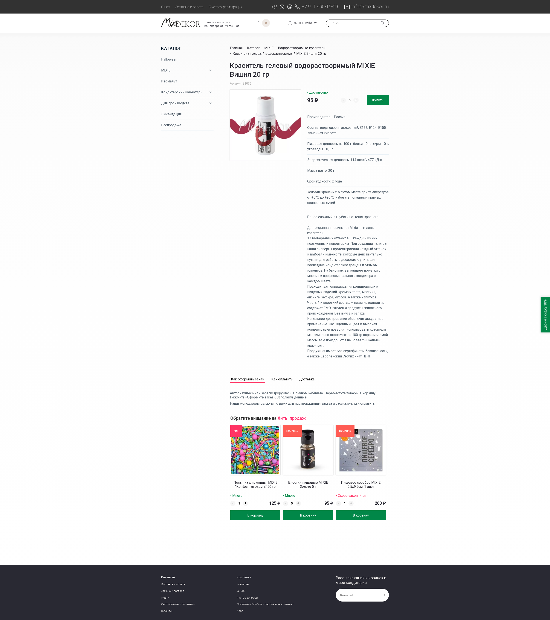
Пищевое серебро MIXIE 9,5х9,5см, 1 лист (360, 484)
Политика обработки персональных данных (265, 604)
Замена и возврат (172, 591)
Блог (240, 610)
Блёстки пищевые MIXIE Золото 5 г (308, 484)
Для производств (175, 103)
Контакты (243, 584)
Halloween (169, 59)
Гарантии (167, 610)
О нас (165, 7)
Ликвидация (171, 114)
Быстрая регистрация (225, 7)
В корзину (255, 515)
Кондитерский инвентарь (181, 92)
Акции (165, 597)
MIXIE (165, 70)
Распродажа (171, 125)
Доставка (307, 379)
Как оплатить (282, 379)
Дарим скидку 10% (545, 314)
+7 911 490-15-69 (320, 6)
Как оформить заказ (247, 379)
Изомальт (169, 81)
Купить (377, 100)
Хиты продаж (292, 418)
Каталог (171, 48)
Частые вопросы (247, 597)
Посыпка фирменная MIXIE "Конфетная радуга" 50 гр (255, 484)
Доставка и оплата (189, 7)
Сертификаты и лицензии (178, 604)
